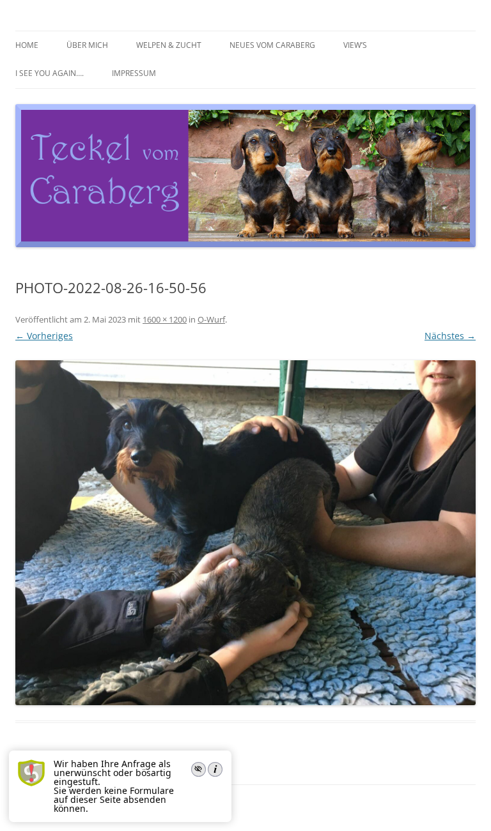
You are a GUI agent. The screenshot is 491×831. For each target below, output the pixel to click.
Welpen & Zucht (168, 45)
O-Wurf (211, 319)
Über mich (87, 45)
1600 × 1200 (165, 319)
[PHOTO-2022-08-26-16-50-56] (245, 532)
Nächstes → (450, 336)
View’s (355, 45)
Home (26, 45)
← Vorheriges (44, 336)
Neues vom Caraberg (272, 45)
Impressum (134, 73)
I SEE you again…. (49, 73)
